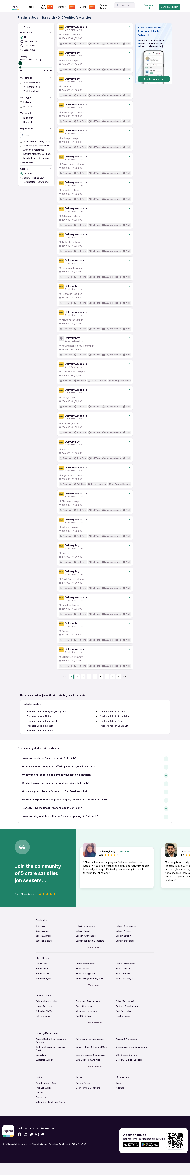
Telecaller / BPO (44, 1011)
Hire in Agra (41, 963)
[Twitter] (31, 1134)
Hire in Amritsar (123, 968)
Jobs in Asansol (43, 936)
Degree (87, 6)
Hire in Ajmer (42, 968)
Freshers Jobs (123, 1016)
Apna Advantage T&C (53, 1144)
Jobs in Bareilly (123, 936)
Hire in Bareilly (123, 973)
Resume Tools (104, 6)
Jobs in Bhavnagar (125, 940)
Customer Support (44, 1060)
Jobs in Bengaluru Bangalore (90, 940)
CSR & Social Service (126, 1055)
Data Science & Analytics (88, 1060)
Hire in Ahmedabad (85, 963)
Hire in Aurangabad (85, 973)
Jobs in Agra (42, 926)
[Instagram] (37, 1134)
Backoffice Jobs (84, 1006)
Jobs (31, 6)
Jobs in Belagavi (44, 940)
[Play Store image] (151, 1145)
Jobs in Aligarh (83, 931)
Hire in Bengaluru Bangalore (89, 978)
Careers (39, 1092)
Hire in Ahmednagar (125, 963)
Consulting (41, 1055)
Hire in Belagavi (43, 978)
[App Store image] (131, 1144)
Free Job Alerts (43, 1088)
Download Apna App (46, 1083)
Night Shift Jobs (83, 1016)
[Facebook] (19, 1134)
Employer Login (148, 6)
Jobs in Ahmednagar (126, 926)
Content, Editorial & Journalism (90, 1055)
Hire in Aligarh (82, 968)
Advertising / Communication (90, 1039)
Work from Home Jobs (87, 1011)
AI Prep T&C (81, 1144)
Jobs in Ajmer (42, 931)
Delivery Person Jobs (46, 1001)
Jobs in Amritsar (123, 931)
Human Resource (44, 1006)
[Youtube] (42, 1134)
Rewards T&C (69, 1144)
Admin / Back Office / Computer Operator (51, 1040)
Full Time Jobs (43, 1016)
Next (125, 676)
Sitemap (120, 1088)
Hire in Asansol (43, 973)
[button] (153, 53)
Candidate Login (169, 6)
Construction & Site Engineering (131, 1047)
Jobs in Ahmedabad (85, 926)
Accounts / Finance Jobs (88, 1001)
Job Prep (46, 6)
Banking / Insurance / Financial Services (50, 1048)
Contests (66, 6)
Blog (118, 1083)
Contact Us (41, 1097)
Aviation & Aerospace (126, 1039)
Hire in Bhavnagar (124, 978)
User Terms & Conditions (88, 1088)
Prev (65, 676)
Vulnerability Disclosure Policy (50, 1102)
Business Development (127, 1006)
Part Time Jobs (123, 1011)
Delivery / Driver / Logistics (129, 1060)
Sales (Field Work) (125, 1001)
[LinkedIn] (25, 1134)
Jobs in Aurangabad (86, 936)
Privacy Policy (83, 1083)
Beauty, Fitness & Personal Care (91, 1047)
